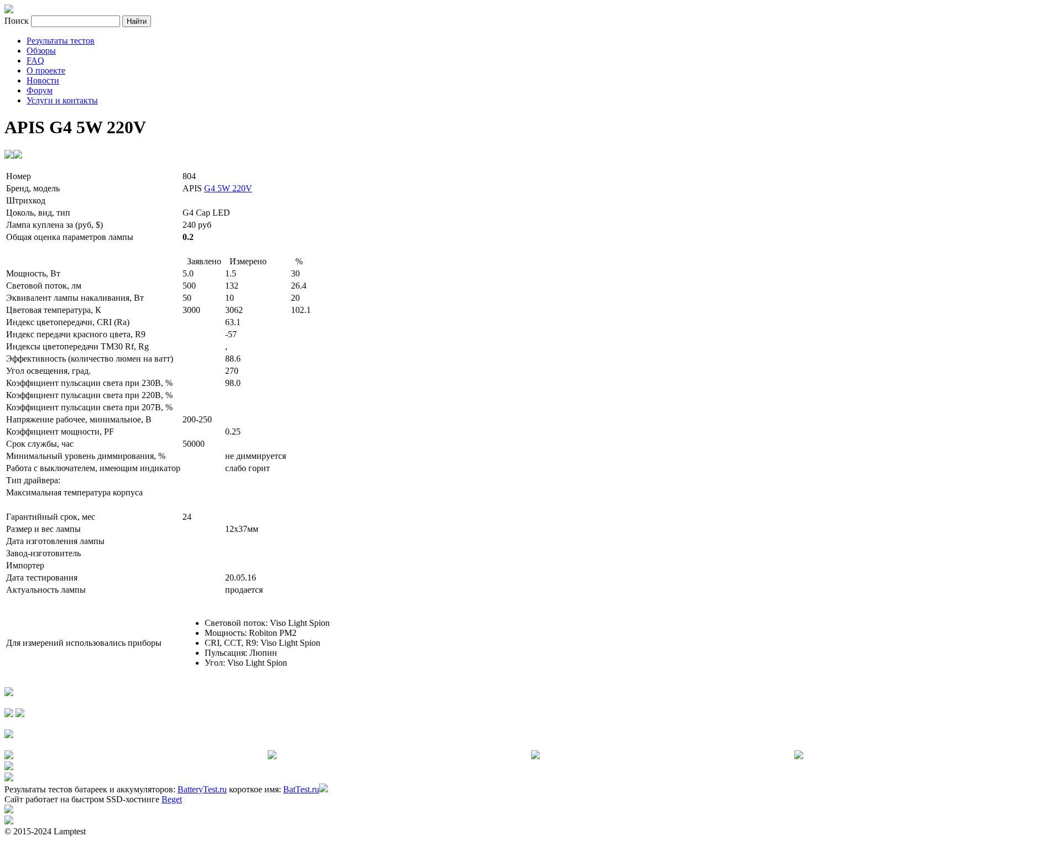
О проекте (46, 70)
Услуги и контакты (62, 100)
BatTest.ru (301, 789)
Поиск (17, 20)
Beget (172, 799)
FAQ (35, 60)
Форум (40, 90)
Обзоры (41, 50)
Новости (43, 80)
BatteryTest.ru (202, 789)
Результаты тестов (61, 40)
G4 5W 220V (228, 188)
